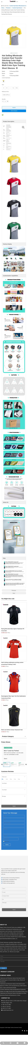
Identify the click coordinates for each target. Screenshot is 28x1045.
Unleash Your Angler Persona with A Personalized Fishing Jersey (14, 991)
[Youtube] (27, 1031)
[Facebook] (22, 1031)
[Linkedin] (24, 1031)
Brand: (3, 73)
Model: (3, 71)
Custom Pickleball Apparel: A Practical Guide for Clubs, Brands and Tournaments (12, 980)
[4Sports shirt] (14, 615)
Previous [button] (2, 764)
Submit (14, 806)
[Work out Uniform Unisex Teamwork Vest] (14, 716)
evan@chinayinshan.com (8, 1010)
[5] (14, 682)
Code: (3, 75)
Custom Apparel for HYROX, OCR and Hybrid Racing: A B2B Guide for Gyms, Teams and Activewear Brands (13, 985)
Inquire (14, 107)
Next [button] (26, 764)
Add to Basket (14, 110)
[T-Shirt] (3, 81)
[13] (14, 649)
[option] (6, 764)
